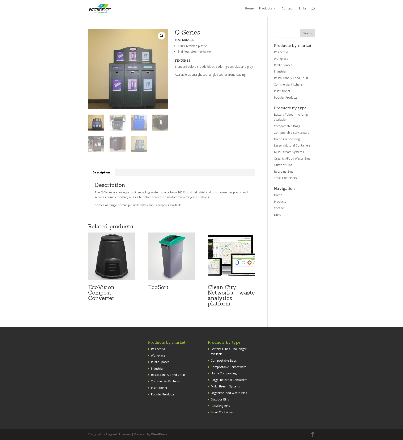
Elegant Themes (118, 434)
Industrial (280, 71)
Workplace (281, 59)
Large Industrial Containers (292, 145)
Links (302, 8)
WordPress (159, 434)
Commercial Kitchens (288, 84)
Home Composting (287, 139)
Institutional (282, 91)
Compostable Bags (287, 126)
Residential (281, 52)
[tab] (101, 172)
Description (101, 172)
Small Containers (285, 178)
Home (249, 8)
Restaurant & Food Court (291, 78)
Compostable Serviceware (291, 133)
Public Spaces (283, 65)
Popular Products (285, 97)
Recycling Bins (283, 171)
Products (265, 8)
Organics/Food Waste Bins (292, 158)
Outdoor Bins (283, 165)
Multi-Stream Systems (289, 152)
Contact (288, 8)
